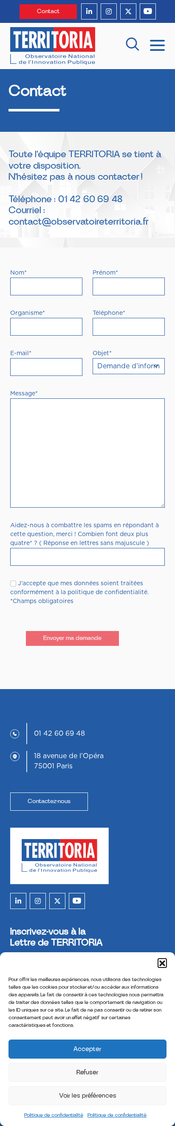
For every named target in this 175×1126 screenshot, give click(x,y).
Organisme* (27, 313)
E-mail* (20, 353)
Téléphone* (109, 313)
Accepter (87, 1049)
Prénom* (105, 273)
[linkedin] (89, 11)
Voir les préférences (87, 1096)
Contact (48, 11)
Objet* (102, 353)
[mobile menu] (157, 44)
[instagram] (109, 11)
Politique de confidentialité (53, 1115)
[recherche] (132, 46)
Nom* (18, 273)
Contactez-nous (49, 801)
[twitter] (128, 11)
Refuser (87, 1072)
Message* (24, 394)
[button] (162, 963)
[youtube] (148, 11)
